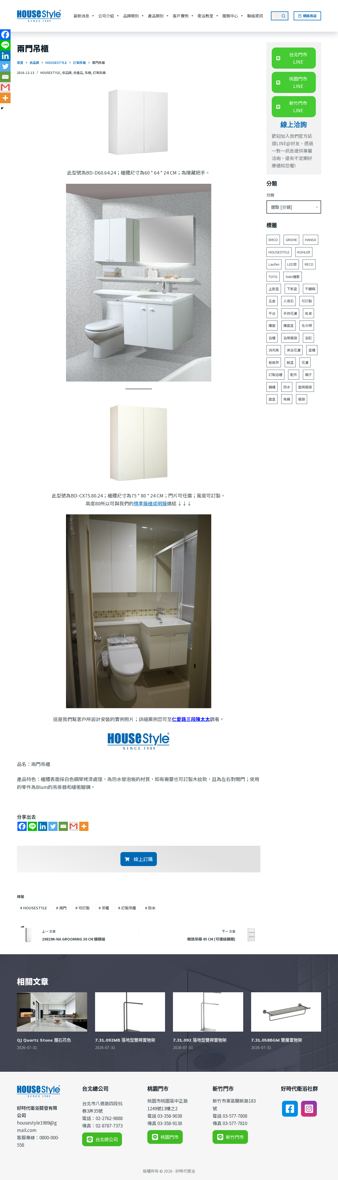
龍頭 (301, 399)
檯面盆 (288, 325)
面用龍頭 (305, 386)
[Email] (63, 826)
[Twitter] (53, 826)
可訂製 (82, 907)
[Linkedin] (42, 826)
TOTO (273, 276)
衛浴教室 (205, 15)
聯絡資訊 (255, 15)
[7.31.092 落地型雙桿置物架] (208, 1012)
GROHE (291, 239)
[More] (83, 826)
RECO (309, 264)
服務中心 (230, 15)
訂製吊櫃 (99, 72)
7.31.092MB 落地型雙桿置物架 (125, 1040)
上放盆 (274, 288)
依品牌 (67, 72)
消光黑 (274, 349)
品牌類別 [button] (131, 15)
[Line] (32, 826)
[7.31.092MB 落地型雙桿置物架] (130, 1012)
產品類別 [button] (156, 15)
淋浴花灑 (294, 349)
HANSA (310, 239)
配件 (293, 374)
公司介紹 (106, 15)
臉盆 (290, 362)
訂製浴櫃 (275, 374)
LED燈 (292, 264)
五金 (272, 300)
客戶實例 (181, 15)
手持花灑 (290, 313)
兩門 (61, 907)
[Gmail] (73, 826)
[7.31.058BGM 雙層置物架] (286, 1012)
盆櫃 (311, 349)
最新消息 (81, 15)
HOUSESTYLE (50, 72)
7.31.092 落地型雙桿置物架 (200, 1040)
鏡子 (308, 374)
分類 (270, 195)
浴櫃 (272, 337)
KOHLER (303, 252)
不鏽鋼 (310, 288)
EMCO (273, 239)
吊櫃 (88, 72)
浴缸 (308, 337)
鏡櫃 (272, 386)
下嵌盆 (292, 288)
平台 (272, 313)
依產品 (78, 72)
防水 (150, 907)
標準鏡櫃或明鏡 (150, 503)
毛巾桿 (307, 325)
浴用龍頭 (290, 337)
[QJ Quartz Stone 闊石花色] (52, 1012)
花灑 (305, 362)
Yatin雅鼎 (292, 276)
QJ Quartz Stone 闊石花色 (44, 1040)
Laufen (274, 264)
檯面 (272, 325)
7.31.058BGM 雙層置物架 (276, 1040)
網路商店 (310, 15)
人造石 (288, 300)
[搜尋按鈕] (283, 15)
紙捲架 (274, 362)
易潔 (308, 313)
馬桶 (286, 399)
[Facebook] (22, 826)
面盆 (272, 399)
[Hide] (2, 108)
